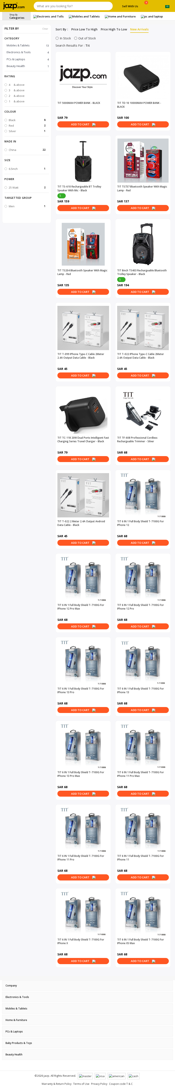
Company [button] (11, 985)
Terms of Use (81, 1084)
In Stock (65, 38)
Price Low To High (84, 29)
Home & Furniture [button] (16, 1020)
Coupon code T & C (121, 1084)
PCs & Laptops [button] (14, 1031)
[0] (146, 7)
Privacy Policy (99, 1084)
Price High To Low (114, 29)
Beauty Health (28, 66)
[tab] (87, 986)
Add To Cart (80, 124)
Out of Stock (87, 38)
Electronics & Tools (28, 52)
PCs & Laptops (28, 59)
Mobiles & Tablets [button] (16, 1008)
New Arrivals (139, 29)
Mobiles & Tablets (28, 45)
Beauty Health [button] (14, 1054)
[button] (26, 76)
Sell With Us (130, 6)
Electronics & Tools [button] (17, 997)
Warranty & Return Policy (56, 1084)
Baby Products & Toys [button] (19, 1043)
